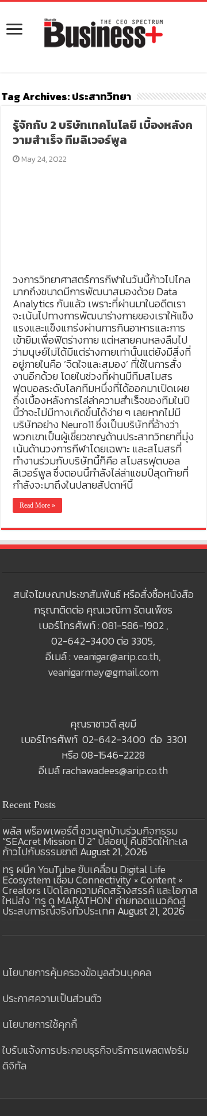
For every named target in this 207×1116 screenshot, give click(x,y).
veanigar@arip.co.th (116, 656)
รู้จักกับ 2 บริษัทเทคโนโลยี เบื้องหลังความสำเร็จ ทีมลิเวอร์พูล (103, 132)
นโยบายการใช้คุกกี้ (39, 1024)
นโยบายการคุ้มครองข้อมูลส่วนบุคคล (76, 972)
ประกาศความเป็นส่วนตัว (52, 998)
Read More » (37, 505)
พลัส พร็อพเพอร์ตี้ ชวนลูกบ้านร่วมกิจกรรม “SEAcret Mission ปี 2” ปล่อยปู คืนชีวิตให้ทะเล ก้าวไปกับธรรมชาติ (94, 841)
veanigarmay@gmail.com (103, 672)
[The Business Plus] (103, 32)
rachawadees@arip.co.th (115, 770)
